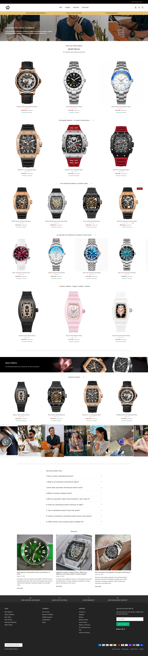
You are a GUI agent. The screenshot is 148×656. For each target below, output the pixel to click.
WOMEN (67, 7)
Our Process (45, 612)
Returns (81, 617)
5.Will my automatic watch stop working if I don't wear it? (68, 499)
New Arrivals (8, 619)
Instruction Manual (84, 632)
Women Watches (9, 614)
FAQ (80, 630)
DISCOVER (85, 7)
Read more (20, 588)
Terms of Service (116, 649)
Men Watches (8, 612)
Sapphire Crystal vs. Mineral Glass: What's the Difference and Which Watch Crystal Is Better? (71, 573)
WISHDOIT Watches (13, 649)
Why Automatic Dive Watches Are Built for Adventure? (113, 572)
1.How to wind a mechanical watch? (59, 476)
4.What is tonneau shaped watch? (59, 493)
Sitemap (141, 649)
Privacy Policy (83, 622)
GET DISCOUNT (122, 624)
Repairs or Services (84, 625)
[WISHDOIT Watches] (8, 7)
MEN (60, 7)
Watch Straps (8, 625)
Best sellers (8, 617)
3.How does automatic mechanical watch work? (64, 487)
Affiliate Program (47, 617)
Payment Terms (134, 649)
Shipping (81, 614)
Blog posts (74, 531)
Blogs (44, 622)
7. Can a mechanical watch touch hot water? (63, 510)
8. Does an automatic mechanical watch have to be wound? (69, 516)
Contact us (82, 612)
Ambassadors (46, 619)
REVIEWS (76, 7)
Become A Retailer (47, 614)
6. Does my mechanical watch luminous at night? (64, 505)
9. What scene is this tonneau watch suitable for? (65, 522)
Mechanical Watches (10, 622)
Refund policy (125, 649)
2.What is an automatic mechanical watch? (62, 482)
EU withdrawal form (85, 627)
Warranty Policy (83, 619)
